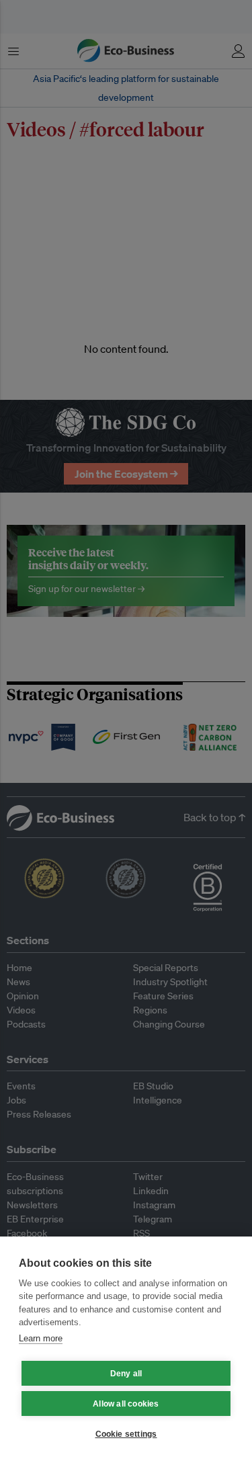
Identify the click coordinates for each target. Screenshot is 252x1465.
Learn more (40, 1338)
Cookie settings (126, 1434)
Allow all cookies (126, 1404)
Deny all (126, 1373)
